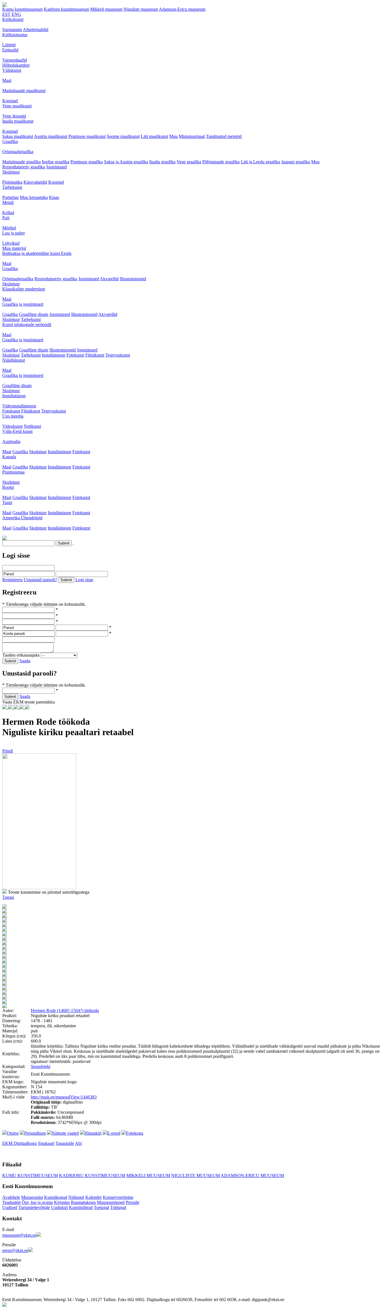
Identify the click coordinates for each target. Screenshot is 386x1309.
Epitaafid (10, 49)
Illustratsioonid (133, 278)
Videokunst (12, 426)
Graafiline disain (33, 314)
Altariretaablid (35, 29)
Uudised (9, 1207)
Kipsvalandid (35, 182)
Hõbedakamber (16, 65)
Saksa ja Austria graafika (126, 161)
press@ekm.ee (15, 1250)
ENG (16, 14)
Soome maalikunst (123, 136)
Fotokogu (134, 1133)
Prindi (7, 750)
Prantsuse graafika (86, 161)
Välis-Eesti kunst (17, 431)
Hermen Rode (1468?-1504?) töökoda (65, 1010)
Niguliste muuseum (140, 9)
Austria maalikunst (50, 136)
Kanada (9, 456)
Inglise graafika (55, 161)
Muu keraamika (34, 197)
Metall (8, 202)
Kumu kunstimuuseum (22, 9)
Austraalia (11, 441)
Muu (173, 136)
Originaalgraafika (17, 151)
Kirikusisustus (14, 34)
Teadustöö (11, 1202)
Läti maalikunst (154, 136)
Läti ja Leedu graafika (260, 161)
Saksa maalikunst (17, 136)
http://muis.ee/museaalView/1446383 (64, 1097)
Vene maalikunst (17, 105)
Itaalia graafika (162, 161)
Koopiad (10, 100)
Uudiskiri (59, 1207)
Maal (6, 80)
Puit (5, 217)
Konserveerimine (118, 1197)
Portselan (10, 197)
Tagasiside (64, 1143)
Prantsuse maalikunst (87, 136)
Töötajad (118, 1207)
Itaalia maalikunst (17, 121)
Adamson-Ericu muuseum (182, 9)
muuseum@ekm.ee (19, 1235)
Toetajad (101, 1207)
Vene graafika (189, 161)
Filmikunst (94, 355)
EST (6, 14)
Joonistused (56, 166)
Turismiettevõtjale (34, 1207)
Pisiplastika (12, 182)
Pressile (132, 1202)
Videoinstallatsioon (19, 405)
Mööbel (9, 227)
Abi (78, 1143)
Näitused (76, 1197)
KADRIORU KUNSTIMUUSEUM (92, 1175)
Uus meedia (12, 416)
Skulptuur (11, 172)
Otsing (13, 1133)
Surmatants (12, 29)
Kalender (93, 1197)
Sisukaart (46, 1143)
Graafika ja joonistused (22, 304)
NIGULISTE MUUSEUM (195, 1175)
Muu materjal (14, 248)
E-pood (113, 1133)
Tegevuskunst (117, 355)
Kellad (8, 212)
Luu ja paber (13, 233)
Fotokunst (75, 355)
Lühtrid (9, 44)
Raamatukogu (83, 1202)
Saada (24, 660)
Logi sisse (84, 579)
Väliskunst (11, 70)
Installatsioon (53, 355)
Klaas (54, 197)
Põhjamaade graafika (221, 161)
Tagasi (8, 897)
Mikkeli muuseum (106, 9)
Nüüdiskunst (13, 360)
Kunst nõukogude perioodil (26, 324)
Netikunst (32, 426)
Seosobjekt (40, 1066)
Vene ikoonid (14, 116)
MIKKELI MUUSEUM (148, 1175)
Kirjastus (62, 1202)
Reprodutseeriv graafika (23, 166)
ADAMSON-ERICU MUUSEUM (252, 1175)
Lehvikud (10, 243)
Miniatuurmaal (192, 136)
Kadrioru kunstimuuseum (66, 9)
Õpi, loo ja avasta (37, 1202)
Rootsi (8, 487)
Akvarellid (109, 278)
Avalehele (11, 1197)
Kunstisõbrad (81, 1207)
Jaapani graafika (295, 161)
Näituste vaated (65, 1133)
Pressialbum (35, 1133)
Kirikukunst (12, 19)
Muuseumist (32, 1197)
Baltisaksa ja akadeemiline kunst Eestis (36, 253)
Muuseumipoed (111, 1202)
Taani (7, 502)
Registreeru (12, 579)
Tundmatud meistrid (224, 136)
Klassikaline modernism (23, 288)
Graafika (10, 141)
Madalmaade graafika (21, 161)
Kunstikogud (55, 1197)
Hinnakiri (92, 1133)
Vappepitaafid (14, 60)
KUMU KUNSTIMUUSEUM (30, 1175)
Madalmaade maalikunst (23, 90)
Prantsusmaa (13, 472)
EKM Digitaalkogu (19, 1143)
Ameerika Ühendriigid (22, 517)
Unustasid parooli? (40, 579)
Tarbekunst (12, 187)
